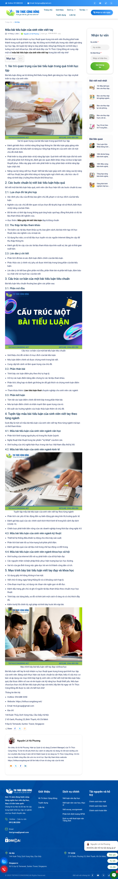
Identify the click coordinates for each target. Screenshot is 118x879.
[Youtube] (100, 3)
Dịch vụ (70, 10)
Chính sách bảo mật (97, 801)
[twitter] (111, 3)
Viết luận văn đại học (71, 798)
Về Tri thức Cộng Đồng (47, 798)
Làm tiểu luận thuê (33, 390)
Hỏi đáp (17, 22)
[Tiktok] (105, 3)
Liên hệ (72, 15)
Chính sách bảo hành (98, 806)
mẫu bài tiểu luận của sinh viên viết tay (30, 52)
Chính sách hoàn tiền (98, 810)
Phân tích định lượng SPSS (74, 814)
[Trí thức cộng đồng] (23, 12)
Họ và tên (94, 42)
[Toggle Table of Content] (19, 59)
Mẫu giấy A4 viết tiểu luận (30, 220)
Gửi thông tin (100, 66)
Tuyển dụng (61, 15)
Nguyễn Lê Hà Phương (28, 740)
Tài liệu (82, 10)
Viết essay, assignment (72, 809)
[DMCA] (13, 840)
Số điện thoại (95, 53)
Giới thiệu (60, 10)
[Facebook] (94, 3)
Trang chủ (48, 10)
